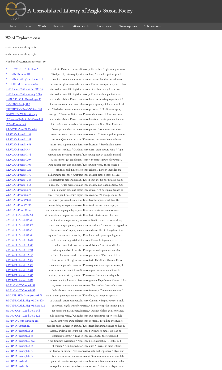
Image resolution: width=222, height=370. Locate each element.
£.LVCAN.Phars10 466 (18, 210)
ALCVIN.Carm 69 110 (18, 74)
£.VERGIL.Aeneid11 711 (19, 250)
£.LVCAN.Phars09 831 (18, 200)
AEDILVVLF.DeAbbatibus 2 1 (23, 69)
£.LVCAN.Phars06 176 (18, 175)
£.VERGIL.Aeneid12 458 (19, 281)
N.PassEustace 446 (16, 125)
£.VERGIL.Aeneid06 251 (19, 215)
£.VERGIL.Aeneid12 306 (19, 265)
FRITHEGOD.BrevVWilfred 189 (24, 109)
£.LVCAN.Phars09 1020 (19, 205)
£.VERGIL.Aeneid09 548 (19, 235)
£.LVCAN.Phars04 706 (18, 165)
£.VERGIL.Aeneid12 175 (19, 255)
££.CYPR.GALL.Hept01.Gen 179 (25, 301)
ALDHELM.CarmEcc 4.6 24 (22, 84)
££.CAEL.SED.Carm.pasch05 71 (24, 296)
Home (12, 26)
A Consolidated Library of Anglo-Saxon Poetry (80, 11)
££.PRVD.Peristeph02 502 (20, 341)
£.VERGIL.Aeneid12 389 (19, 276)
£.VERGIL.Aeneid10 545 (19, 245)
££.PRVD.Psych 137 (17, 366)
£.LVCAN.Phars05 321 (18, 170)
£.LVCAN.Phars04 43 (18, 150)
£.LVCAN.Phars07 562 (18, 185)
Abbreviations (152, 26)
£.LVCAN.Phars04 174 (18, 155)
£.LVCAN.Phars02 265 (18, 140)
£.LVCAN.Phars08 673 (18, 190)
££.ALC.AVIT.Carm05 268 (20, 286)
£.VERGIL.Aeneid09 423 (19, 230)
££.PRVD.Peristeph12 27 (19, 356)
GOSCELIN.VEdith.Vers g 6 (21, 114)
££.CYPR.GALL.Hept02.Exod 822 (25, 306)
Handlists (58, 26)
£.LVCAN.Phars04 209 (18, 160)
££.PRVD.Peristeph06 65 (19, 346)
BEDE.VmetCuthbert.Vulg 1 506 (24, 94)
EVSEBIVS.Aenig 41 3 (18, 104)
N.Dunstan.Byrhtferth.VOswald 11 (24, 119)
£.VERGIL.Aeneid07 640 (19, 220)
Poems (27, 26)
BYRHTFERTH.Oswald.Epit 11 (23, 99)
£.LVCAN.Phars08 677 (18, 195)
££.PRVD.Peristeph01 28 (19, 331)
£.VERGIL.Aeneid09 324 (19, 225)
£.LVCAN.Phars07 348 (18, 180)
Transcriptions (128, 26)
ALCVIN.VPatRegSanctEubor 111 (24, 79)
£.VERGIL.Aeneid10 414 (19, 240)
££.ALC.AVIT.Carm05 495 (20, 291)
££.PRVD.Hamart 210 (18, 326)
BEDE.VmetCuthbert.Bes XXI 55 (24, 89)
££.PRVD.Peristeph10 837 (20, 351)
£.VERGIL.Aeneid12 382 (19, 270)
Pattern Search (80, 26)
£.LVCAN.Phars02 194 (18, 135)
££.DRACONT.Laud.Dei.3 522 (23, 316)
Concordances (104, 26)
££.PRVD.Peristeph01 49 (19, 336)
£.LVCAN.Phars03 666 (18, 145)
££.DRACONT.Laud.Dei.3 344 (23, 311)
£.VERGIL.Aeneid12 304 (19, 260)
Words (42, 26)
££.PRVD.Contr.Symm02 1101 (23, 321)
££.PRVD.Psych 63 (16, 361)
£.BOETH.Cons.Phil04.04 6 (21, 130)
